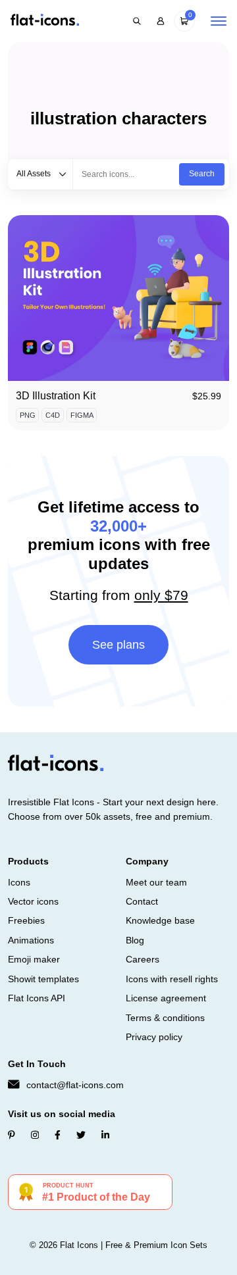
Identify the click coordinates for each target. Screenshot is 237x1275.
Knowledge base (160, 920)
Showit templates (43, 979)
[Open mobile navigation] (218, 21)
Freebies (26, 920)
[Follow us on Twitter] (81, 1135)
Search (202, 173)
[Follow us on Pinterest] (11, 1135)
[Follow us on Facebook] (58, 1135)
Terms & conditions (165, 1018)
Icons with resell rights (172, 979)
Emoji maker (34, 959)
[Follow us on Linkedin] (105, 1135)
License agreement (166, 998)
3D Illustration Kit (55, 395)
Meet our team (156, 882)
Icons (19, 882)
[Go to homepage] (45, 20)
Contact (142, 901)
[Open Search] (136, 21)
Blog (135, 940)
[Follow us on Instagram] (35, 1135)
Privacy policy (154, 1037)
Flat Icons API (36, 998)
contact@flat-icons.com (75, 1085)
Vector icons (33, 901)
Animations (31, 940)
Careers (142, 959)
